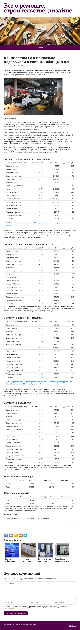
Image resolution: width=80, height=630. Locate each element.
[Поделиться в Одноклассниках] (16, 535)
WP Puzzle (72, 626)
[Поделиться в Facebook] (6, 535)
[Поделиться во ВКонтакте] (11, 535)
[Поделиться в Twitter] (25, 535)
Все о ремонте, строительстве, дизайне (38, 8)
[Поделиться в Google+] (21, 535)
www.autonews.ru (69, 522)
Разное (14, 65)
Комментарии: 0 (23, 65)
